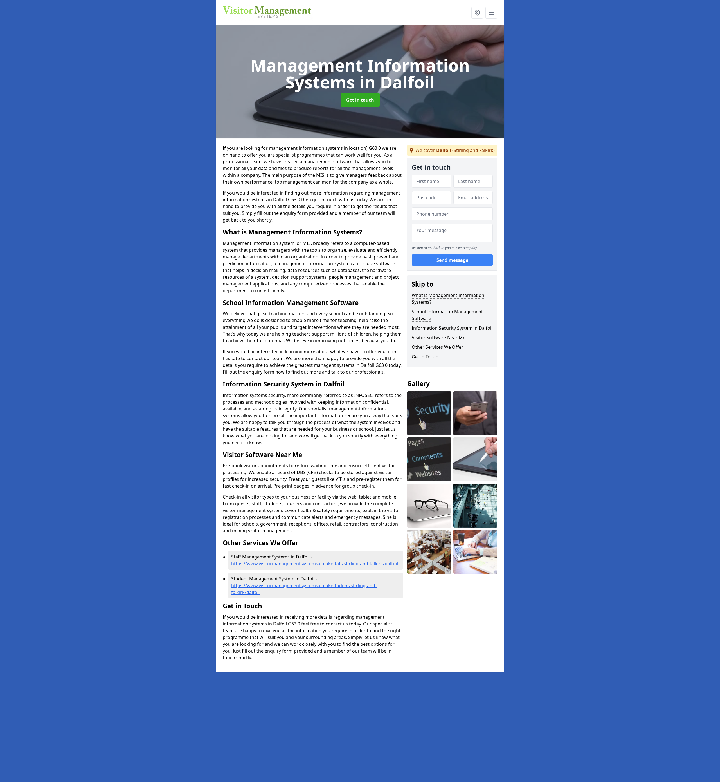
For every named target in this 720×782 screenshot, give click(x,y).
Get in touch (360, 100)
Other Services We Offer (437, 347)
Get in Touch (425, 357)
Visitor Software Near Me (438, 337)
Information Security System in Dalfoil (452, 328)
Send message (452, 260)
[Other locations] (477, 13)
